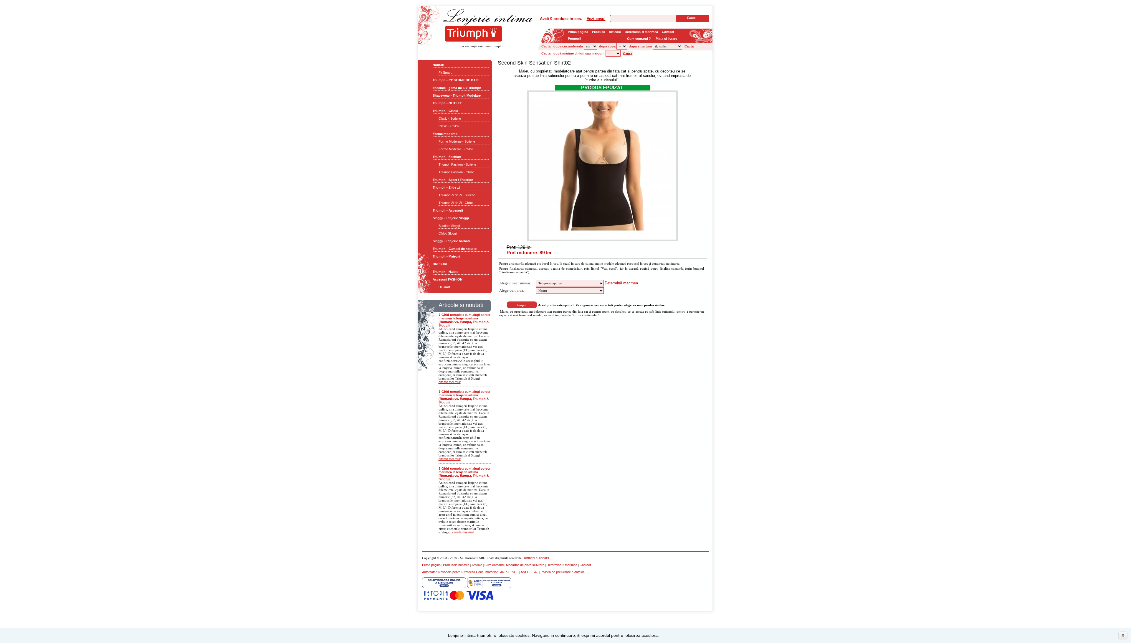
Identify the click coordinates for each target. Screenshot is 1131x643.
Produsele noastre (456, 565)
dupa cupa (607, 46)
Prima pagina (578, 32)
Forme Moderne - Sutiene (457, 141)
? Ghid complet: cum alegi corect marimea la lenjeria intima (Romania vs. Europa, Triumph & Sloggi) (464, 320)
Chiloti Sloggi (448, 233)
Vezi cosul (596, 19)
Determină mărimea (621, 283)
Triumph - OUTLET (447, 103)
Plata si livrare (666, 38)
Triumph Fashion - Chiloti (456, 172)
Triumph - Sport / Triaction (453, 180)
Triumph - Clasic (445, 111)
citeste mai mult (450, 382)
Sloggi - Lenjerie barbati (451, 241)
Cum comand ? (639, 38)
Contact (668, 32)
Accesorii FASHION (447, 279)
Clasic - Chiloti (449, 126)
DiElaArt (444, 287)
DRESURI (440, 264)
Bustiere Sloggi (449, 225)
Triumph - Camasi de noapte (455, 248)
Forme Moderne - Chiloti (456, 149)
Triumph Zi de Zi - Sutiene (457, 195)
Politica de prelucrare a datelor (562, 572)
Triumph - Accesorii (448, 210)
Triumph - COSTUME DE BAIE (456, 80)
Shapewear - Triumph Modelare (457, 95)
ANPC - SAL (529, 572)
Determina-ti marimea (641, 32)
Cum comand (494, 565)
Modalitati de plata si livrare (525, 565)
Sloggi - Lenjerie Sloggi (451, 218)
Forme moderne (445, 134)
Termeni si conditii (536, 558)
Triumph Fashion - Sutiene (457, 164)
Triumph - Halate (445, 271)
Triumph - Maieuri (446, 256)
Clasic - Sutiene (450, 118)
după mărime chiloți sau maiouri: (579, 53)
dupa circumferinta (568, 46)
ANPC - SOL (509, 572)
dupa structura (640, 46)
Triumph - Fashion (447, 157)
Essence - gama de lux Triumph (457, 88)
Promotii (574, 38)
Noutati (438, 65)
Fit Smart (445, 72)
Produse (598, 32)
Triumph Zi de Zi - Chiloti (456, 203)
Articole (615, 32)
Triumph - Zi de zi (446, 187)
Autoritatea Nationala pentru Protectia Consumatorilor (460, 572)
